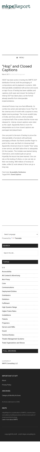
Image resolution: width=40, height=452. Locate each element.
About (4, 380)
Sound (4, 331)
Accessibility (14, 172)
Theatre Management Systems (13, 339)
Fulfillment (6, 303)
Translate (18, 238)
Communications (8, 287)
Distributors (22, 172)
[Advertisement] (20, 33)
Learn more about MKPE (10, 419)
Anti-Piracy (6, 279)
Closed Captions (16, 174)
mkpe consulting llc (28, 434)
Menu (21, 58)
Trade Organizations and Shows (13, 343)
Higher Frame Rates (9, 311)
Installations (6, 315)
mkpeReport (20, 6)
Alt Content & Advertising (11, 275)
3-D (3, 268)
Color (4, 283)
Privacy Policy (6, 385)
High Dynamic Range (9, 307)
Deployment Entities (9, 291)
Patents (5, 319)
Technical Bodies (8, 335)
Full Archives (9, 351)
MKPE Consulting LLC (10, 363)
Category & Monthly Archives (11, 395)
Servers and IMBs (8, 327)
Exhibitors (5, 299)
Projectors (6, 323)
